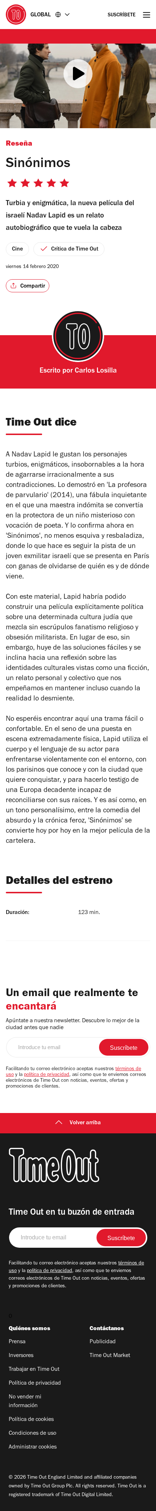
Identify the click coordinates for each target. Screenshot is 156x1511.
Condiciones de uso (32, 1434)
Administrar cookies (33, 1447)
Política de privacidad (35, 1383)
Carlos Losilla (96, 371)
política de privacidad (46, 1075)
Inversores (21, 1356)
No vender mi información (25, 1401)
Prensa (17, 1342)
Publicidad (103, 1342)
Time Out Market (110, 1356)
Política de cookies (31, 1420)
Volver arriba (85, 1123)
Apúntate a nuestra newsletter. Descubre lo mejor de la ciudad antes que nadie (72, 1024)
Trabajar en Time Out (34, 1370)
